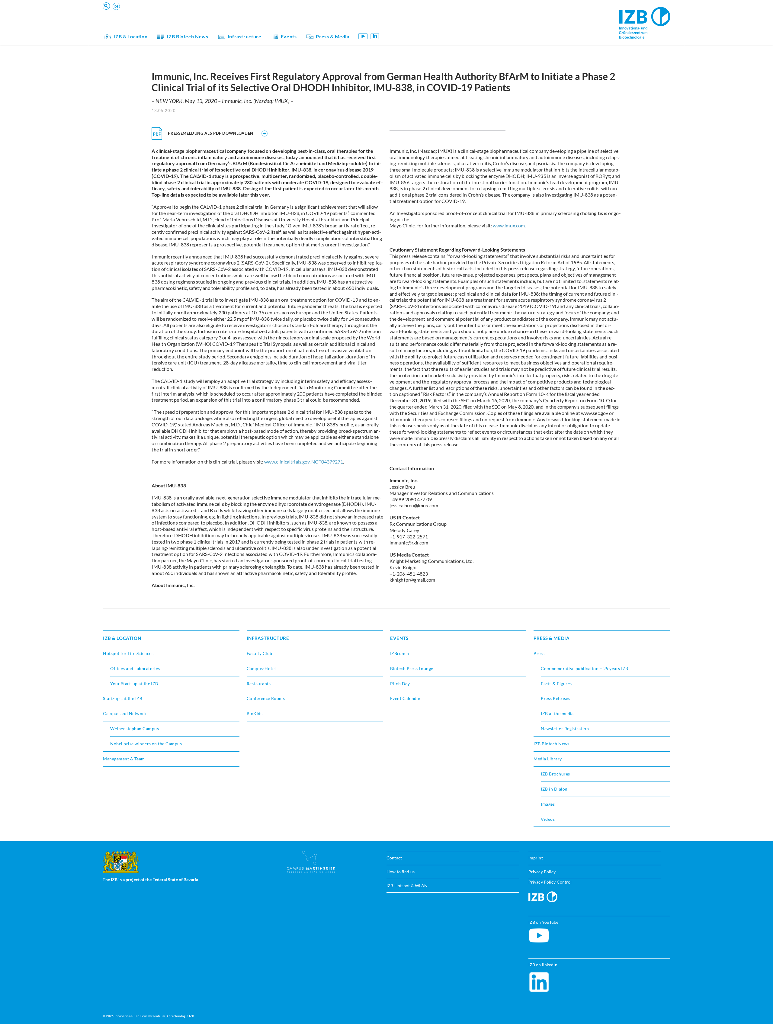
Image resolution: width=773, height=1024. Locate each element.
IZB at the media (557, 713)
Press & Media (332, 36)
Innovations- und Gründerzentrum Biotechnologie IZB (154, 1016)
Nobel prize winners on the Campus (146, 743)
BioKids (404, 16)
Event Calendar (405, 698)
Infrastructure (244, 36)
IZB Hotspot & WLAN (407, 885)
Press (539, 653)
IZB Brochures (555, 773)
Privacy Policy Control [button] (550, 881)
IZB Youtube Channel (363, 36)
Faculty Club (259, 653)
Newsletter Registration (565, 728)
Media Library (548, 758)
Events (289, 36)
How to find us (400, 871)
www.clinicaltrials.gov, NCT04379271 (303, 461)
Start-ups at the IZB (122, 698)
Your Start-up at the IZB (134, 683)
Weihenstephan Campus (134, 728)
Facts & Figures (556, 683)
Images (548, 804)
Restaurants (259, 683)
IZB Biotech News (187, 36)
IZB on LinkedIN (375, 36)
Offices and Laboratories (135, 668)
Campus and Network (124, 713)
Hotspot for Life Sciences (128, 653)
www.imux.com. (509, 225)
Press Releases (555, 698)
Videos (548, 819)
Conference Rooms (266, 698)
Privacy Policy (542, 871)
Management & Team (417, 25)
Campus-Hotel (261, 668)
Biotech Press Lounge (411, 668)
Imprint (535, 857)
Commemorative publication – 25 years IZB (584, 668)
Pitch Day (400, 683)
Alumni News (410, 25)
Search (197, 14)
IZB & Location (130, 36)
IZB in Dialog (409, 25)
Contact (394, 857)
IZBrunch (399, 653)
